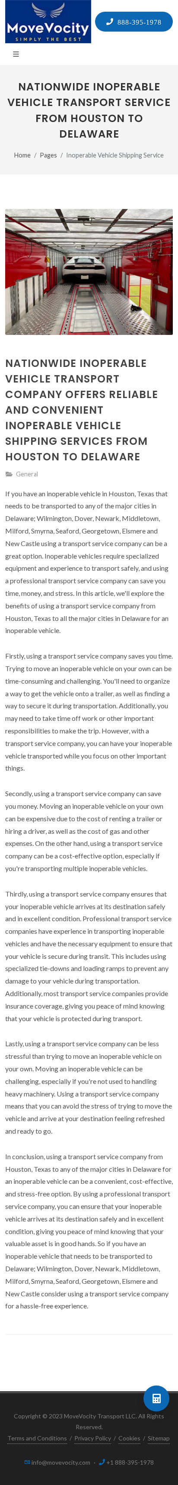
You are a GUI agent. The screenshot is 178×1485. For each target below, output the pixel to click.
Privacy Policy (92, 1438)
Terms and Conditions (37, 1438)
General (27, 474)
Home (22, 155)
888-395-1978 (138, 21)
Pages (48, 155)
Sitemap (159, 1438)
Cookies (129, 1438)
